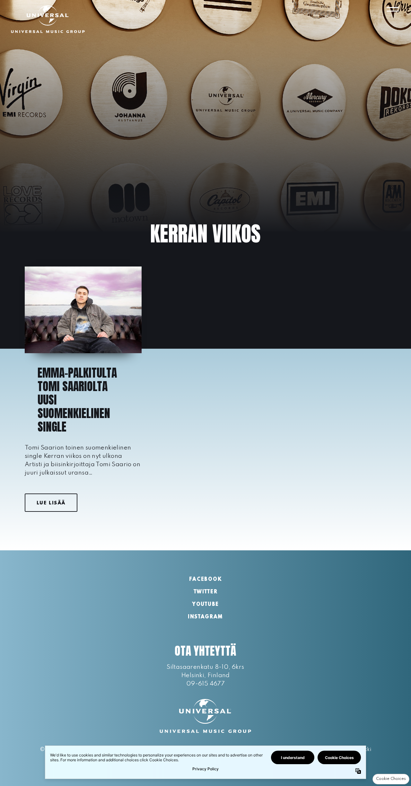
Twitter (206, 592)
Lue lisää (51, 503)
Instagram (205, 617)
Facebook (205, 579)
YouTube (205, 604)
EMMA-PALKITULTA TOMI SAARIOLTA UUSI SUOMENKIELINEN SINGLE (77, 399)
